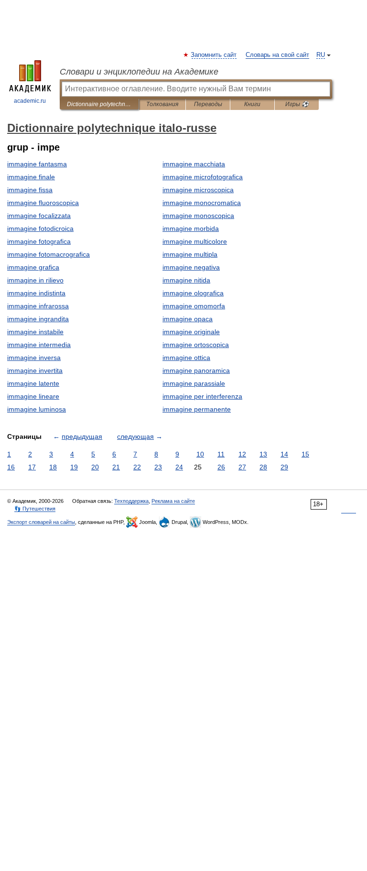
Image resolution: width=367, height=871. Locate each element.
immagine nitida (186, 280)
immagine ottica (186, 357)
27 (242, 467)
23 (158, 467)
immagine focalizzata (39, 215)
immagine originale (191, 332)
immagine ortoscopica (195, 344)
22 (137, 467)
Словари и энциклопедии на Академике (139, 71)
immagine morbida (190, 228)
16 (11, 467)
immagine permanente (196, 409)
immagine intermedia (39, 344)
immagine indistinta (36, 293)
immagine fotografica (39, 241)
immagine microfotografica (202, 177)
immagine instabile (35, 332)
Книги (252, 104)
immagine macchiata (193, 164)
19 (74, 467)
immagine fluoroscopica (43, 203)
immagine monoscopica (198, 215)
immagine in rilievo (35, 280)
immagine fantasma (37, 164)
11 (221, 454)
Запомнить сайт (214, 55)
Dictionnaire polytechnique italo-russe (99, 104)
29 (284, 467)
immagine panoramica (196, 370)
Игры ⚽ (297, 104)
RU (320, 55)
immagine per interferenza (202, 396)
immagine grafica (33, 267)
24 (179, 467)
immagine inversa (34, 357)
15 (305, 454)
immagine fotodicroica (40, 228)
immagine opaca (187, 319)
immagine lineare (33, 396)
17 (32, 467)
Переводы (208, 104)
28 (263, 467)
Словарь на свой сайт (277, 55)
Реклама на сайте (173, 501)
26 (221, 467)
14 (284, 454)
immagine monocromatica (201, 203)
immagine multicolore (194, 241)
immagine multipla (189, 254)
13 (263, 454)
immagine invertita (35, 370)
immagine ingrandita (38, 319)
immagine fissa (30, 190)
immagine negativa (191, 267)
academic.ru (30, 101)
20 (95, 467)
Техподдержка (131, 501)
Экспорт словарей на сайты (41, 522)
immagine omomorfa (193, 306)
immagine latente (33, 383)
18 (53, 467)
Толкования (162, 104)
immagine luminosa (36, 409)
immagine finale (31, 177)
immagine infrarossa (38, 306)
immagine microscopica (198, 190)
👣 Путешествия (34, 509)
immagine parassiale (193, 383)
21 (116, 467)
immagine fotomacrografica (48, 254)
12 (242, 454)
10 (200, 454)
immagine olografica (193, 293)
